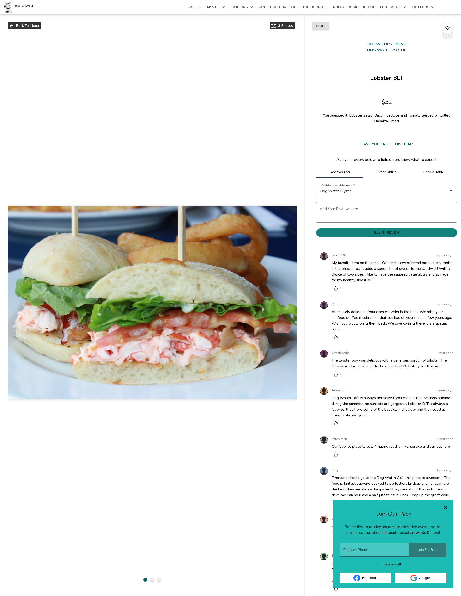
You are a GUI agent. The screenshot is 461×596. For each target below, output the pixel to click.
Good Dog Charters (278, 7)
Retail (369, 7)
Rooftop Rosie (344, 7)
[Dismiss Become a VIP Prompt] (445, 507)
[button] (195, 7)
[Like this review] (337, 337)
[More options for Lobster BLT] (447, 28)
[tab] (339, 172)
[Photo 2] (152, 580)
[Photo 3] (159, 580)
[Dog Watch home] (25, 7)
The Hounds (314, 7)
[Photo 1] (145, 580)
